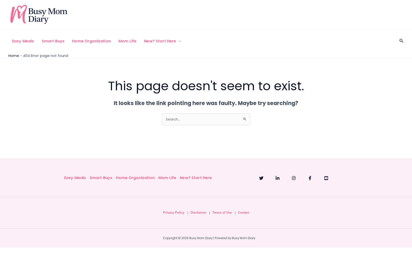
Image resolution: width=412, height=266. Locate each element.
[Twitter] (261, 178)
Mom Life (127, 41)
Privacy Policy (173, 212)
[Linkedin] (277, 178)
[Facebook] (310, 178)
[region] (206, 246)
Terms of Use (222, 212)
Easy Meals (23, 41)
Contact (243, 212)
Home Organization (91, 41)
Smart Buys (53, 41)
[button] (178, 41)
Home (13, 55)
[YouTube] (326, 178)
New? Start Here (160, 41)
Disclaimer (198, 212)
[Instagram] (294, 178)
